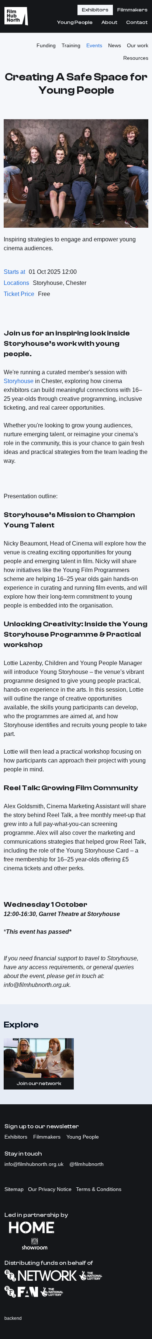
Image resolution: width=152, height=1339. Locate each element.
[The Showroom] (76, 1244)
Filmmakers (132, 10)
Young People (75, 22)
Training (71, 45)
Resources (135, 58)
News (114, 45)
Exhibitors (95, 10)
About (109, 22)
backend (13, 1318)
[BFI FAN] (76, 1292)
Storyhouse (19, 381)
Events (94, 45)
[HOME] (76, 1227)
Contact (137, 22)
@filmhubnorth (86, 1164)
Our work (137, 45)
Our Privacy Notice (50, 1189)
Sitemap (14, 1189)
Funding (46, 45)
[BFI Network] (76, 1275)
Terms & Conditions (98, 1189)
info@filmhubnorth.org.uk (34, 1164)
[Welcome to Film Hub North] (16, 16)
